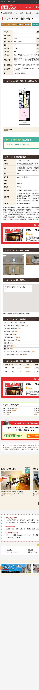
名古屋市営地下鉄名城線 (24, 167)
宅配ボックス (10, 537)
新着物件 (9, 550)
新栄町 (29, 529)
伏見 (5, 414)
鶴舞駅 (28, 170)
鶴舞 (17, 529)
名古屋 (6, 412)
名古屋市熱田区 (11, 522)
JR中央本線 (20, 170)
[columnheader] (6, 364)
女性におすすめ (32, 552)
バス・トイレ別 (11, 535)
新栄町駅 (36, 169)
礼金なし (19, 535)
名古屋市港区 (32, 522)
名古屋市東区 (21, 520)
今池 (33, 529)
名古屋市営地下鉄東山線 (24, 169)
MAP (21, 491)
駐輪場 (18, 537)
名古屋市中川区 (21, 522)
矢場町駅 (36, 167)
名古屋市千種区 (8, 408)
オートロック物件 (12, 552)
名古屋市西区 (8, 410)
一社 (37, 529)
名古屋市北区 (30, 520)
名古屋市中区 (25, 164)
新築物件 (30, 550)
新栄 (30, 164)
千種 (35, 412)
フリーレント (28, 535)
